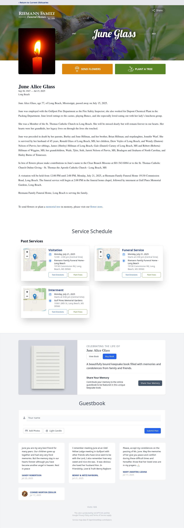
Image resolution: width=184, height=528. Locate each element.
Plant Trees (77, 275)
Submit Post (152, 430)
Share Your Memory (150, 383)
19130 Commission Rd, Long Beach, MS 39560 (67, 267)
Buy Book (109, 356)
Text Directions (58, 275)
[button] (35, 257)
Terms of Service (100, 515)
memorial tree (53, 206)
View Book (94, 356)
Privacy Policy (83, 515)
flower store (96, 206)
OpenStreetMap (95, 520)
